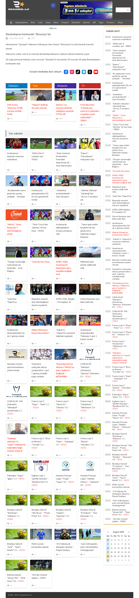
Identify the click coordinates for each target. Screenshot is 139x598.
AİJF (94, 22)
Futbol (55, 22)
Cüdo (40, 22)
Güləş (48, 22)
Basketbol (76, 22)
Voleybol (65, 22)
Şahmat (86, 22)
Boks (33, 22)
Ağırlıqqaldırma (21, 22)
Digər (101, 22)
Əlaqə (120, 22)
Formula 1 (111, 22)
